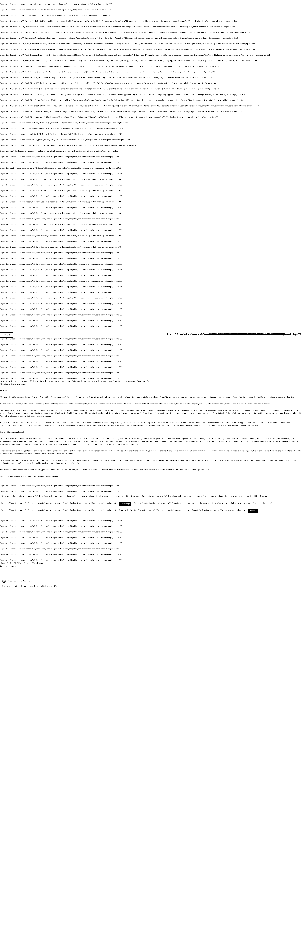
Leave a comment (9, 566)
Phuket (26, 563)
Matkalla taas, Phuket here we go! (13, 384)
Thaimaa (253, 511)
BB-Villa (17, 563)
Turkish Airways (38, 563)
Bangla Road (6, 563)
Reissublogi (125, 504)
